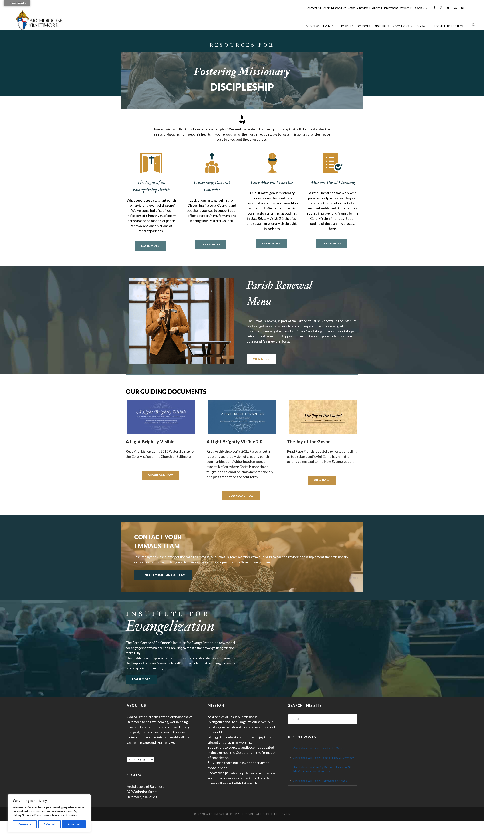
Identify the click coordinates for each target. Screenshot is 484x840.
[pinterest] (441, 8)
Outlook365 (419, 7)
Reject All (49, 824)
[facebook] (434, 8)
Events (328, 26)
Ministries (381, 26)
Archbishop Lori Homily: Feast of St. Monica (318, 747)
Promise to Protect (449, 26)
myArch (404, 7)
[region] (49, 813)
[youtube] (455, 8)
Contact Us (313, 7)
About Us (313, 26)
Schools (363, 26)
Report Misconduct (334, 7)
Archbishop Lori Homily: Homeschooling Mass (320, 780)
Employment (390, 7)
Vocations (401, 26)
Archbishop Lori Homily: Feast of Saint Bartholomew (323, 757)
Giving (421, 26)
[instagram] (462, 8)
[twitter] (448, 8)
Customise (24, 824)
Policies (375, 7)
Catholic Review (358, 7)
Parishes (347, 26)
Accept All (74, 824)
